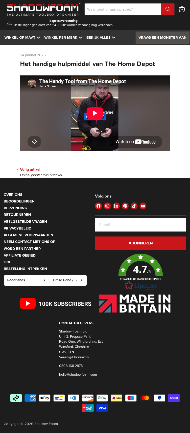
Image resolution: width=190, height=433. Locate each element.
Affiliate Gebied (20, 255)
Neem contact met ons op (29, 241)
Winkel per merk (64, 37)
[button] (140, 272)
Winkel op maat (23, 37)
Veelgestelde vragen (25, 221)
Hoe (7, 262)
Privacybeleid (17, 228)
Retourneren (17, 214)
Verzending (15, 208)
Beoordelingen (19, 201)
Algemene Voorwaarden (28, 235)
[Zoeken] (167, 9)
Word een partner (22, 248)
